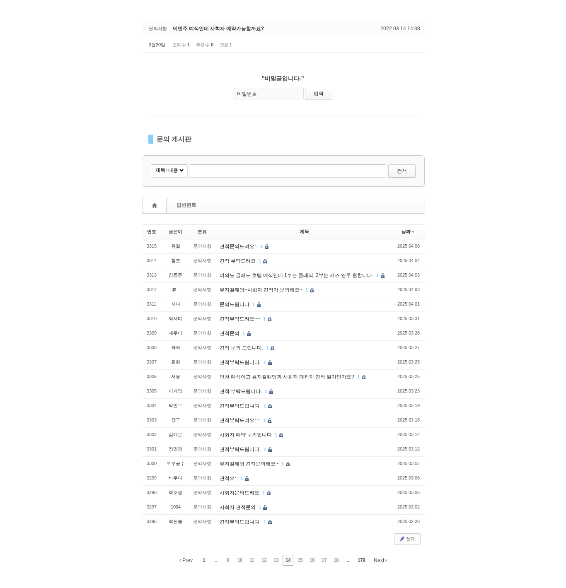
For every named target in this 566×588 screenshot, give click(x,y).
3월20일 (157, 44)
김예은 (175, 434)
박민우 (175, 405)
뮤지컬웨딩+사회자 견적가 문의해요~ (262, 290)
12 (263, 560)
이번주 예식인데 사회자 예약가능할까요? (218, 28)
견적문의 (230, 333)
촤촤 (175, 347)
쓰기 (409, 538)
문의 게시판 (174, 138)
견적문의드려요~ (239, 246)
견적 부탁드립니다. (241, 391)
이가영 (175, 390)
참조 (175, 260)
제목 (304, 231)
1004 (176, 506)
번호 (151, 231)
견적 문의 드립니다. (242, 348)
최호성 (175, 492)
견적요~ (229, 478)
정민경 (175, 448)
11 (251, 560)
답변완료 (186, 205)
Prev (187, 560)
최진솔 (175, 521)
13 (275, 560)
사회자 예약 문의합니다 (246, 435)
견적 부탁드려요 (238, 261)
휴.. (175, 289)
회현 (175, 361)
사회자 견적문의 (238, 507)
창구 (175, 419)
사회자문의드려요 (240, 493)
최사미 (175, 318)
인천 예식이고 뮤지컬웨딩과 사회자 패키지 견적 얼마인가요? (288, 377)
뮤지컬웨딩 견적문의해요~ (250, 464)
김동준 (175, 274)
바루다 (175, 477)
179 (361, 560)
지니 (175, 303)
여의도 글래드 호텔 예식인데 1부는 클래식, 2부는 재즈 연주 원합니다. (297, 275)
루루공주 (176, 463)
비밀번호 (247, 94)
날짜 (406, 231)
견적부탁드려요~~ (240, 319)
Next (379, 560)
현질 (175, 245)
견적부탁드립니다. (241, 362)
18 (336, 560)
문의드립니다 (235, 304)
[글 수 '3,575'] (156, 205)
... (216, 560)
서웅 (175, 376)
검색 (402, 171)
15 (300, 560)
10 (239, 560)
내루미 (175, 332)
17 (324, 560)
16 (312, 560)
